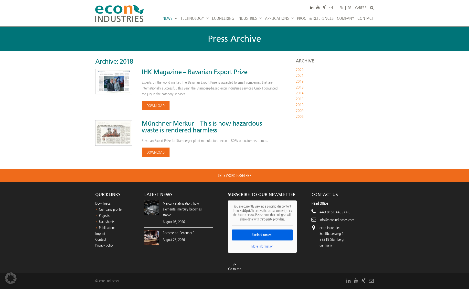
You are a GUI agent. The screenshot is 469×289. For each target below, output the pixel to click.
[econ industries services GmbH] (119, 13)
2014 (300, 93)
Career (360, 8)
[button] (10, 278)
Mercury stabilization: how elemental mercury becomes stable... (182, 209)
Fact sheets (107, 221)
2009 (300, 110)
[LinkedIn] (311, 7)
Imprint (100, 233)
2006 (300, 116)
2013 (300, 99)
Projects (104, 215)
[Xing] (324, 7)
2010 (300, 104)
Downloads (103, 203)
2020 (300, 69)
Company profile (110, 209)
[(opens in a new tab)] (151, 237)
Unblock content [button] (262, 235)
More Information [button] (262, 246)
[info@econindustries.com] (331, 7)
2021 (300, 75)
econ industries (330, 227)
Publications (107, 227)
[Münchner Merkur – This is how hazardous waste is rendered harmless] (113, 132)
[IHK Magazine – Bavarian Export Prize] (113, 81)
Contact (100, 239)
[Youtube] (318, 7)
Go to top (234, 269)
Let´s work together (234, 175)
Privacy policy (104, 245)
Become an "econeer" (178, 232)
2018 (300, 87)
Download (156, 105)
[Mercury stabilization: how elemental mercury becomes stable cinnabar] (151, 207)
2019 (300, 81)
